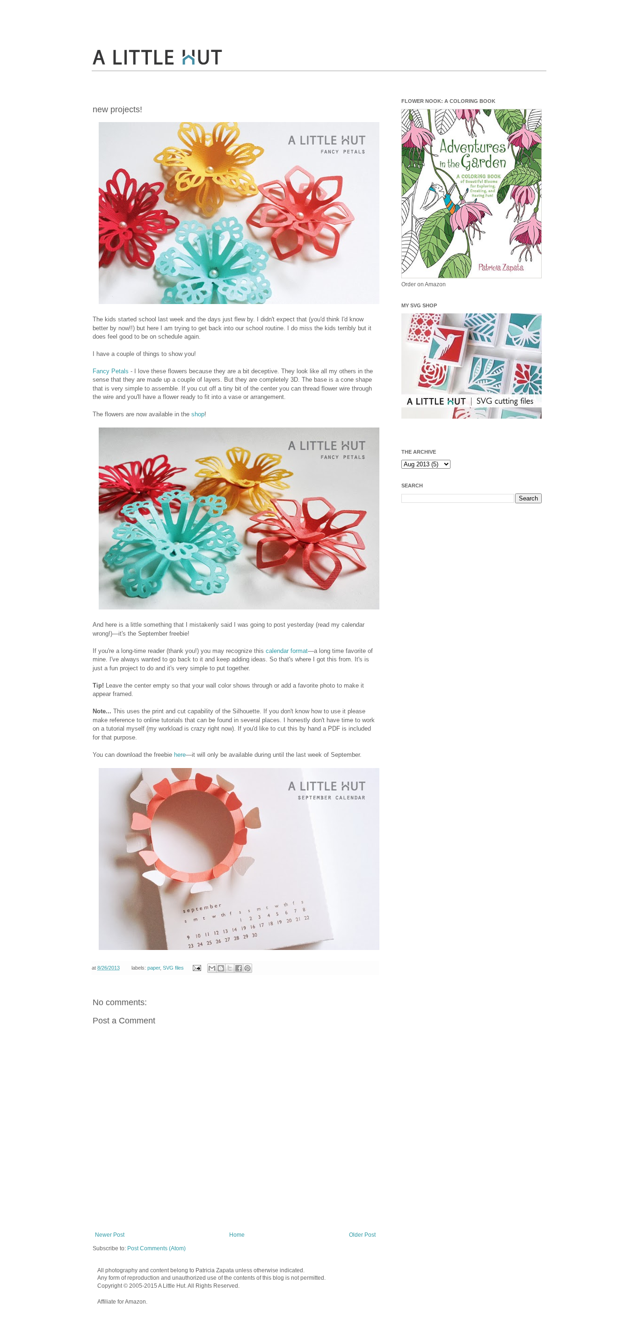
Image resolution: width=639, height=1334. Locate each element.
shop (197, 414)
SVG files (173, 968)
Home (237, 1235)
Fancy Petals (111, 371)
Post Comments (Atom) (156, 1248)
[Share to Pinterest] (247, 968)
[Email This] (212, 968)
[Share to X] (229, 968)
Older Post (362, 1235)
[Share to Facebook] (238, 968)
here (180, 754)
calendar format (287, 650)
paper (153, 968)
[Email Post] (196, 968)
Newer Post (109, 1235)
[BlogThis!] (220, 968)
